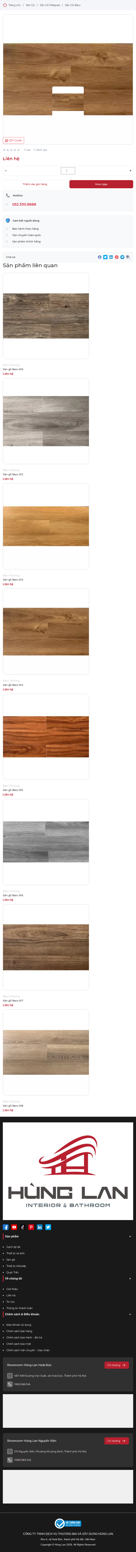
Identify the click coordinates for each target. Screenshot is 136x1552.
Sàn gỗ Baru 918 (13, 1105)
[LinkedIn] (39, 1227)
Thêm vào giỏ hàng (34, 184)
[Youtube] (14, 1227)
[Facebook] (5, 1227)
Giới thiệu (12, 1289)
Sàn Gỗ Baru (72, 5)
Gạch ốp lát (13, 1247)
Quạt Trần (12, 1272)
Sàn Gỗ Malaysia (50, 5)
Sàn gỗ (10, 1259)
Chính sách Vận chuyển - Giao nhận (28, 1350)
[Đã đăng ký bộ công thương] (68, 1524)
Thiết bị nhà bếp (16, 1266)
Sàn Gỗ (30, 5)
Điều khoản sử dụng (18, 1324)
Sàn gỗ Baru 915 (13, 790)
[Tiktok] (23, 1227)
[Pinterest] (31, 1227)
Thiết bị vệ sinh (15, 1253)
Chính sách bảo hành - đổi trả (24, 1337)
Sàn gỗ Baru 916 (13, 895)
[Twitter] (48, 1227)
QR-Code (15, 140)
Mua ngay (101, 184)
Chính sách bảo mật (18, 1344)
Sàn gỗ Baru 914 (13, 685)
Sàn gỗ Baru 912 (13, 474)
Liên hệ (10, 1295)
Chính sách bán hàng (19, 1331)
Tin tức (10, 1301)
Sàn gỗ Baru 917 (13, 1000)
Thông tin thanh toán (19, 1308)
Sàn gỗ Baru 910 (13, 369)
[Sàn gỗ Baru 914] (68, 86)
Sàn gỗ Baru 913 (13, 579)
